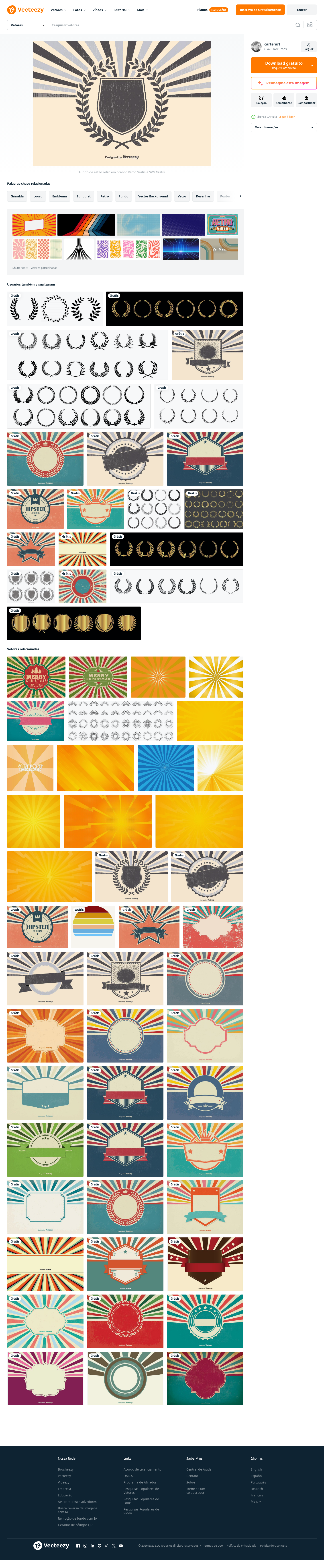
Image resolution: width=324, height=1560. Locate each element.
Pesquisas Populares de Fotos (141, 1501)
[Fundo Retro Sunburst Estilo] (125, 1264)
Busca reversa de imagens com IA (77, 1510)
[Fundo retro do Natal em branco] (125, 1321)
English (256, 1469)
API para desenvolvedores (77, 1502)
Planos (202, 10)
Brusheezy (65, 1469)
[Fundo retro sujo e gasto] (205, 1378)
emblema (59, 196)
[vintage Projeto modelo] (93, 927)
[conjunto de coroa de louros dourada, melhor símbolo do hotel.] (74, 623)
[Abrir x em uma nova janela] (114, 1546)
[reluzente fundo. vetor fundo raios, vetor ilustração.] (158, 677)
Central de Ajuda (199, 1469)
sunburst (84, 196)
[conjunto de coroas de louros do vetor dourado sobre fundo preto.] (176, 549)
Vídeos (98, 10)
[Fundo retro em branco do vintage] (205, 1264)
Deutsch (257, 1489)
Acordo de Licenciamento (142, 1469)
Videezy (63, 1482)
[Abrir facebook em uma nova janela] (78, 1546)
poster (225, 196)
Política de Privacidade (241, 1545)
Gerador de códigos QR (75, 1525)
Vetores (57, 10)
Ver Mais (219, 249)
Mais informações (266, 127)
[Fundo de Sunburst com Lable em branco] (125, 459)
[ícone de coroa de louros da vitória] (87, 355)
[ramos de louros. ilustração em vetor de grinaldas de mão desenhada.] (176, 586)
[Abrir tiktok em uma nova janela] (106, 1546)
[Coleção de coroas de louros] (154, 509)
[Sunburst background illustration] (45, 1378)
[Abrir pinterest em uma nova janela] (99, 1546)
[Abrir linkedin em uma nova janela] (92, 1546)
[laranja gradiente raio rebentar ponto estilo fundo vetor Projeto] (108, 821)
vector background (153, 196)
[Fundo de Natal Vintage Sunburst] (98, 677)
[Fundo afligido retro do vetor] (82, 586)
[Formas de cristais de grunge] (31, 586)
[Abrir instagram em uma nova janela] (85, 1546)
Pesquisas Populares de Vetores (141, 1491)
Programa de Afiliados (140, 1482)
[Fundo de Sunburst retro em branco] (205, 978)
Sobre (190, 1482)
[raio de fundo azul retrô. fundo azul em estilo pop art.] (166, 768)
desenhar (203, 196)
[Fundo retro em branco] (207, 355)
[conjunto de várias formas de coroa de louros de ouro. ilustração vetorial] (213, 509)
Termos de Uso (213, 1545)
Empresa (64, 1489)
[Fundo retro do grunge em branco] (213, 927)
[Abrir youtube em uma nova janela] (121, 1546)
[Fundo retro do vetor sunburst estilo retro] (125, 1036)
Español (257, 1476)
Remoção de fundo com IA (77, 1518)
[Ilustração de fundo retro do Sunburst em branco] (45, 1036)
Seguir (309, 49)
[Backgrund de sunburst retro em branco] (45, 978)
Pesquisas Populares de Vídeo (141, 1511)
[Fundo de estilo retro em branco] (131, 876)
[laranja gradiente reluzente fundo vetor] (30, 768)
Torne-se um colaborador (195, 1491)
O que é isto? (287, 117)
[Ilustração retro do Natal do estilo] (36, 677)
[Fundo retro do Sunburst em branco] (31, 549)
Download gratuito (284, 65)
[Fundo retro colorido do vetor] (205, 1036)
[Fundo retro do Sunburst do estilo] (205, 1321)
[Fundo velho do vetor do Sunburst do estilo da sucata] (45, 1321)
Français (257, 1495)
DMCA (128, 1476)
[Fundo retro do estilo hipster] (35, 509)
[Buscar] (298, 25)
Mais (140, 10)
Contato (192, 1476)
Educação (65, 1495)
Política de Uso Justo (273, 1545)
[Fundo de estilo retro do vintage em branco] (125, 1378)
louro (38, 196)
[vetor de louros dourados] (174, 309)
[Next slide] (237, 196)
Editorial (120, 10)
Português (258, 1482)
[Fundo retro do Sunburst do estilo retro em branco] (125, 1093)
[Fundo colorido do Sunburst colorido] (35, 721)
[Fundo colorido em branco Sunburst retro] (205, 1207)
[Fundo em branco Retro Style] (45, 459)
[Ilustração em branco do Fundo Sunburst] (82, 549)
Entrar (302, 10)
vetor (182, 196)
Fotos (77, 10)
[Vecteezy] (25, 9)
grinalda (17, 196)
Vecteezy (64, 1476)
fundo (123, 196)
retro (104, 196)
